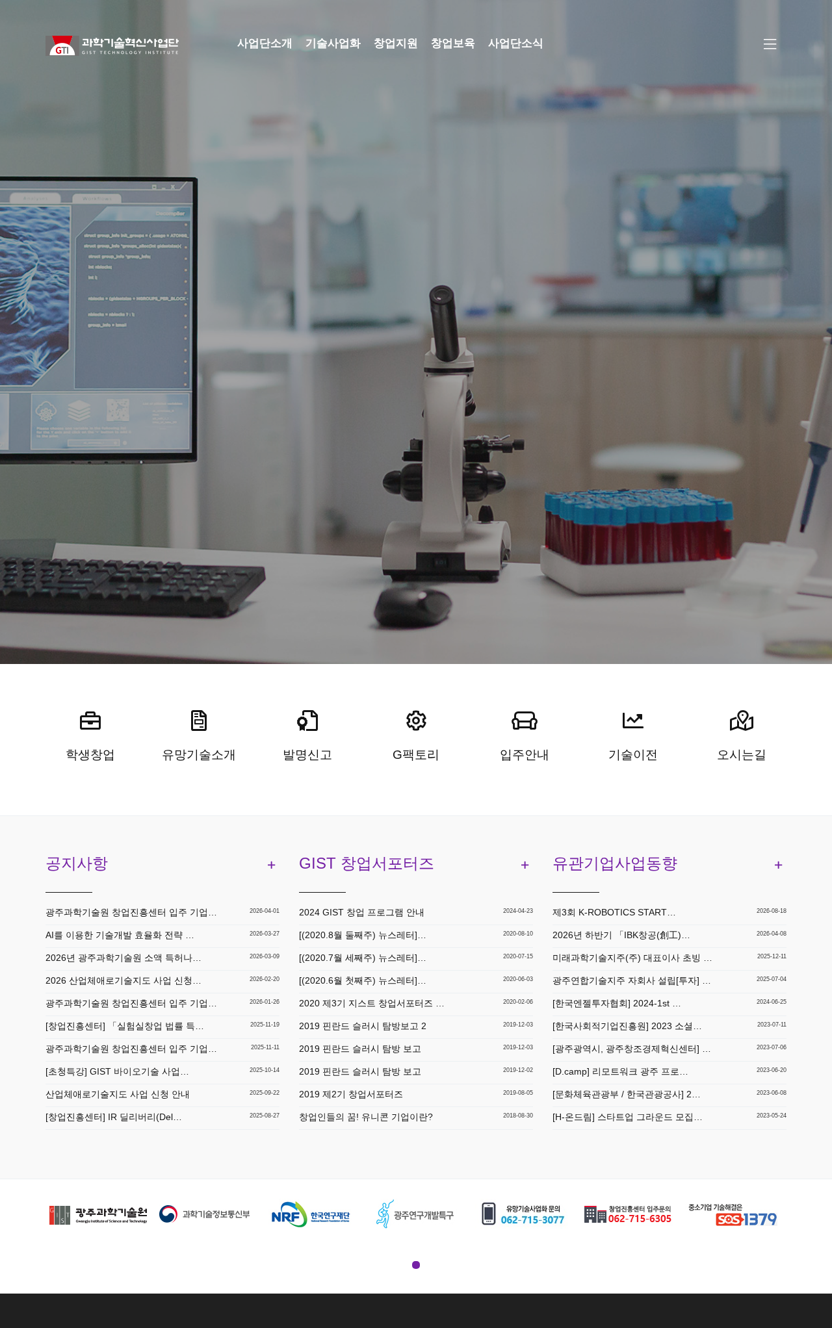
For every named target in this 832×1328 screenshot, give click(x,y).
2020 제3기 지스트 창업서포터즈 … (372, 1003)
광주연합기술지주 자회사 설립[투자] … (631, 980)
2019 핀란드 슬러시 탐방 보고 (360, 1048)
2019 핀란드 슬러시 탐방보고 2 (362, 1026)
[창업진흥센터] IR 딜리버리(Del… (114, 1117)
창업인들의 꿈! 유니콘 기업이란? (366, 1117)
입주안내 (524, 754)
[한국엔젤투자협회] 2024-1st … (616, 1003)
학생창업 (90, 754)
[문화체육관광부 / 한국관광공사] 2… (626, 1094)
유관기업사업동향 (614, 863)
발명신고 (307, 754)
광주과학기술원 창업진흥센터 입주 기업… (131, 912)
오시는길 (741, 754)
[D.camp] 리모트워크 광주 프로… (620, 1071)
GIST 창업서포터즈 (366, 863)
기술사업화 (333, 43)
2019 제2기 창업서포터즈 (351, 1094)
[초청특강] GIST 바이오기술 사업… (117, 1071)
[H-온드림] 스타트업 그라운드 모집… (627, 1117)
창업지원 (396, 43)
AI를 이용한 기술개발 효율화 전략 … (120, 935)
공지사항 (77, 863)
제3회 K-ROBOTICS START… (614, 912)
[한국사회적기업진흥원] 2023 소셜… (627, 1026)
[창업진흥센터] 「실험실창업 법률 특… (125, 1026)
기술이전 (633, 754)
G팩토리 (416, 754)
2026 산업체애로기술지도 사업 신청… (124, 980)
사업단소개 (264, 43)
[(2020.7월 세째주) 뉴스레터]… (362, 957)
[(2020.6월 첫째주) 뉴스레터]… (362, 980)
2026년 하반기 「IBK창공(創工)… (621, 935)
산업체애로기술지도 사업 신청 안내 (118, 1094)
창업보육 (453, 43)
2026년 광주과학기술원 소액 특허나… (124, 957)
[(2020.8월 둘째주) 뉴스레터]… (362, 935)
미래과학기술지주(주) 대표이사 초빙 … (632, 957)
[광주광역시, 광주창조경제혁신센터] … (631, 1048)
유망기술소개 (199, 754)
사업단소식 (515, 43)
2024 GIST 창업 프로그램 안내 (361, 912)
